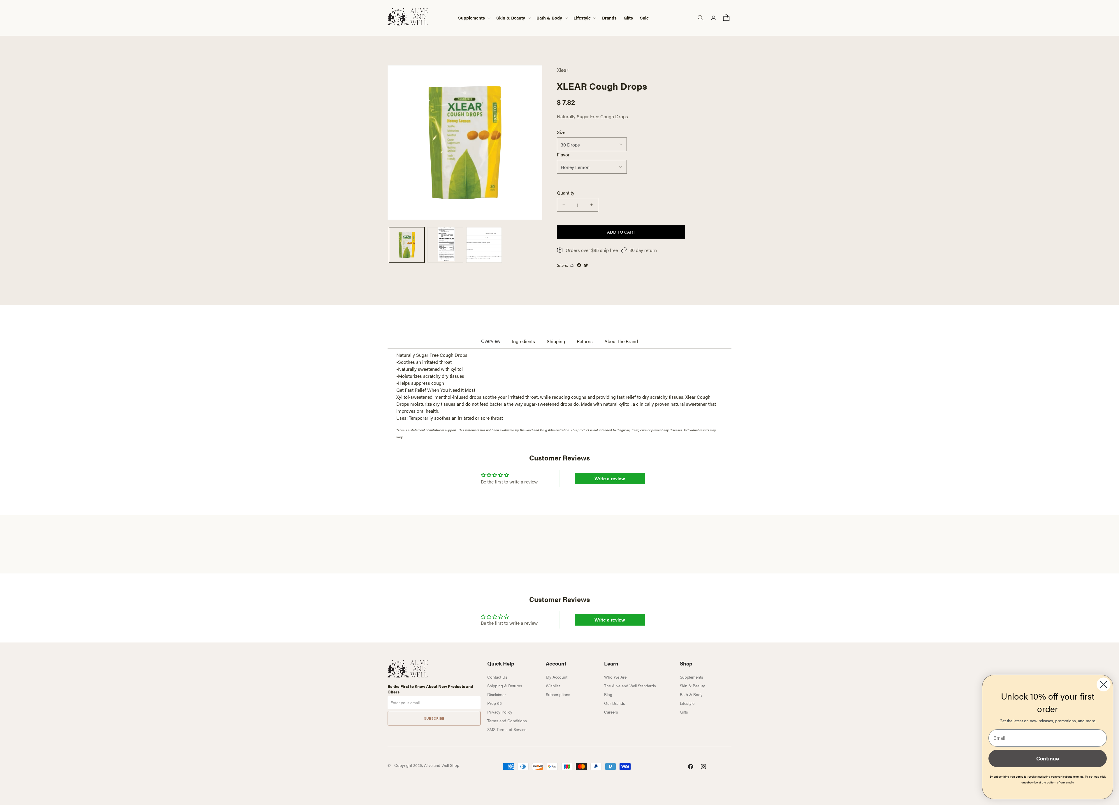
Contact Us (497, 677)
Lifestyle (687, 703)
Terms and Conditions (507, 720)
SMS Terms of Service (506, 729)
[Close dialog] (1103, 684)
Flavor (563, 154)
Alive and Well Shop (441, 765)
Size (561, 132)
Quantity (565, 192)
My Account (556, 677)
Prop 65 (494, 703)
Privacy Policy (499, 712)
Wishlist (553, 686)
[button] (474, 17)
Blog (608, 694)
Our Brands (614, 703)
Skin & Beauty (692, 686)
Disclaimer (496, 694)
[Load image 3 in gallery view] (484, 245)
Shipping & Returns (504, 686)
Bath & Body (691, 694)
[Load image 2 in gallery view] (445, 245)
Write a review (609, 478)
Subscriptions (558, 694)
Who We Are (615, 677)
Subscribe (434, 718)
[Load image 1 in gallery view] (407, 245)
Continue (1047, 758)
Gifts (684, 712)
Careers (611, 712)
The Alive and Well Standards (630, 686)
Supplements (691, 677)
